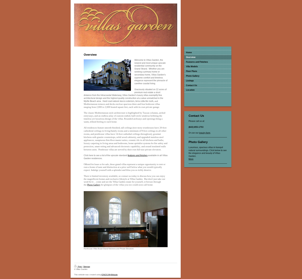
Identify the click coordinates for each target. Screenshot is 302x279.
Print (79, 267)
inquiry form (204, 133)
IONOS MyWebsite (109, 275)
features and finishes (138, 155)
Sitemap (86, 267)
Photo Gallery (93, 184)
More (191, 159)
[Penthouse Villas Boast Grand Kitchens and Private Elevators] (126, 219)
